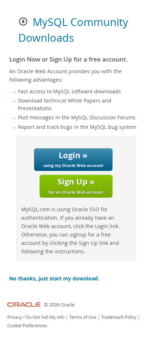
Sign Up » (76, 185)
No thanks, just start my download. (54, 278)
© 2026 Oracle (59, 305)
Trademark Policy (118, 317)
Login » (73, 158)
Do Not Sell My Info (45, 317)
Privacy (14, 317)
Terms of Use (82, 317)
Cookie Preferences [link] (27, 325)
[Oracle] (24, 305)
